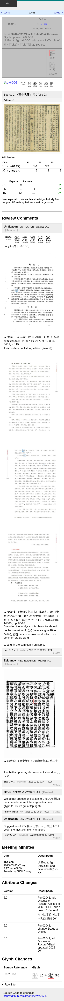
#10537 (56, 785)
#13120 (56, 838)
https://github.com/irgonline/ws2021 (24, 996)
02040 (7, 13)
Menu (8, 3)
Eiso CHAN (9, 650)
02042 (57, 13)
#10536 (56, 653)
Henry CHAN (10, 835)
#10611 (56, 811)
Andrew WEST (11, 811)
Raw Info (10, 984)
